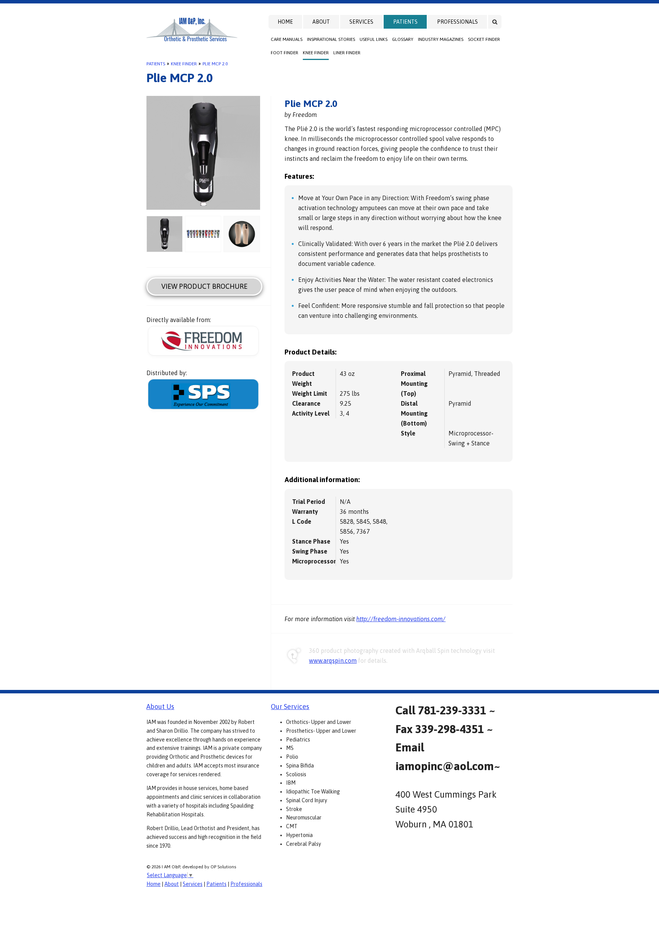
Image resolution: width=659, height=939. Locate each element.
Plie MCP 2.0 (215, 63)
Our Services (290, 707)
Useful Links (373, 39)
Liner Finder (346, 52)
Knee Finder (316, 52)
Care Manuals (286, 39)
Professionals (457, 22)
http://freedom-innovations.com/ (400, 618)
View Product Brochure (204, 286)
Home (285, 22)
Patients (405, 22)
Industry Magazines (440, 39)
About (321, 22)
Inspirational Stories (331, 39)
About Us (160, 707)
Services (361, 22)
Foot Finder (284, 52)
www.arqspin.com (333, 660)
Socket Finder (484, 39)
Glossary (402, 39)
